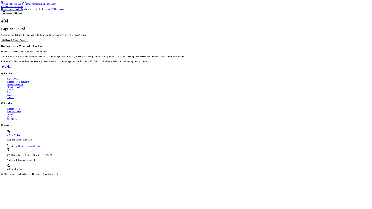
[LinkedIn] (10, 67)
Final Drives (12, 119)
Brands (48, 9)
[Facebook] (3, 67)
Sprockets (11, 114)
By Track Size (38, 9)
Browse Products (20, 40)
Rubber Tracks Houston (18, 82)
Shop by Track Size (16, 87)
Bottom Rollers (14, 111)
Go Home (6, 40)
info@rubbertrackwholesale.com (25, 146)
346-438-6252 (13, 135)
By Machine (26, 9)
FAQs (54, 9)
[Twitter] (6, 67)
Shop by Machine (15, 84)
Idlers (9, 116)
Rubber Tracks (13, 9)
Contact (60, 9)
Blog (9, 92)
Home (4, 9)
